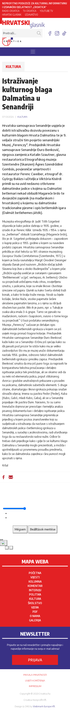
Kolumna (35, 581)
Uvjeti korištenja (35, 680)
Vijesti (35, 577)
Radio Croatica (10, 10)
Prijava (35, 660)
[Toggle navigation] (33, 52)
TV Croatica (29, 10)
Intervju (35, 590)
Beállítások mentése (42, 529)
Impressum (35, 686)
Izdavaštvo (31, 14)
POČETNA (35, 573)
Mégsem (20, 529)
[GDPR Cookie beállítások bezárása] (1, 539)
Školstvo (35, 603)
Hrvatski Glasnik (11, 14)
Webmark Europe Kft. (44, 706)
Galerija (35, 620)
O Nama (35, 616)
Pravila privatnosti (35, 674)
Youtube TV (46, 10)
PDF (35, 611)
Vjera (35, 607)
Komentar (35, 586)
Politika (35, 594)
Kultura (35, 599)
